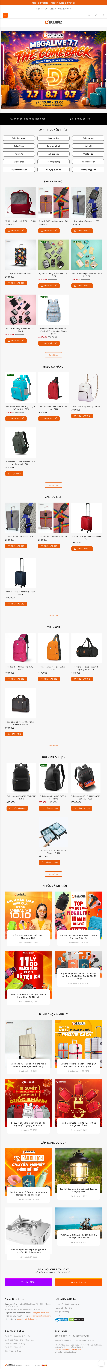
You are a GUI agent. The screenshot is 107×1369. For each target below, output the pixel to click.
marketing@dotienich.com (40, 1316)
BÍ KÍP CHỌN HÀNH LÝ (53, 1014)
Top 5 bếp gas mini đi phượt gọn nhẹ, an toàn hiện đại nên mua (28, 1250)
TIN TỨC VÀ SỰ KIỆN (53, 886)
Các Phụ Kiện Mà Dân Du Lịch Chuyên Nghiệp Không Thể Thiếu (28, 1193)
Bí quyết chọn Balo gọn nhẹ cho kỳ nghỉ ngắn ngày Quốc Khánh (28, 1124)
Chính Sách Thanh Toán (14, 1347)
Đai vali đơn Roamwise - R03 (86, 221)
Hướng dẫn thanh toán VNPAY (67, 1304)
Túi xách (53, 627)
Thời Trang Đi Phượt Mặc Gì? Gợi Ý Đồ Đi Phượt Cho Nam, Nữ (79, 1236)
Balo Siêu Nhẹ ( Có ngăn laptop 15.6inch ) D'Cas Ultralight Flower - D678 (53, 331)
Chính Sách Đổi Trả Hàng (15, 1343)
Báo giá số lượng (62, 1311)
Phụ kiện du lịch (53, 757)
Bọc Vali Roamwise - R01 (20, 273)
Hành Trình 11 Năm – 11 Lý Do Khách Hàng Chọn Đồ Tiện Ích (28, 995)
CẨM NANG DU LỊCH (54, 1142)
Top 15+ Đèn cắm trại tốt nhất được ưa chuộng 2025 (78, 1190)
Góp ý (57, 1315)
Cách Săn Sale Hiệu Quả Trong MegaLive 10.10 (28, 936)
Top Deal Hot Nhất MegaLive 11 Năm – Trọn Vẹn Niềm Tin (78, 936)
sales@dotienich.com (40, 1312)
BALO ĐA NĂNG (53, 366)
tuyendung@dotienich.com (28, 1319)
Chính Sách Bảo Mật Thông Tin (17, 1336)
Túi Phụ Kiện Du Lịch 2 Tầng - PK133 (20, 221)
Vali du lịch (53, 497)
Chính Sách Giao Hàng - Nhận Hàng (19, 1340)
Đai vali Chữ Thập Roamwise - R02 (53, 221)
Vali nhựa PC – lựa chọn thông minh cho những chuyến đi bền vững (28, 1065)
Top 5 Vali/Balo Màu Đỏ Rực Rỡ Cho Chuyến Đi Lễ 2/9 (78, 1124)
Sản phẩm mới (53, 181)
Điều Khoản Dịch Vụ (13, 1351)
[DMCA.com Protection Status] (76, 1319)
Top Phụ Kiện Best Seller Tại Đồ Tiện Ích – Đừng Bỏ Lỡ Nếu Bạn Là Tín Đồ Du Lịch (78, 976)
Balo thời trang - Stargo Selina (86, 406)
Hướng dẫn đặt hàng (63, 1308)
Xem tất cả (53, 355)
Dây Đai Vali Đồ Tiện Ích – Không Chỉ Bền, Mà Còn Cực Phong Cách (78, 1065)
